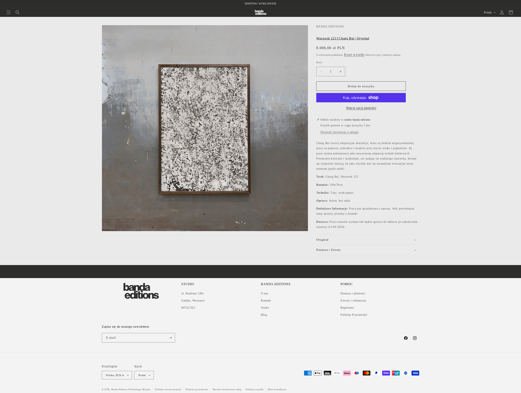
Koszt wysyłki (354, 54)
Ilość (319, 62)
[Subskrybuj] (170, 338)
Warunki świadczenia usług (227, 389)
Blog (264, 315)
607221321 (188, 307)
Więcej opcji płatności (361, 108)
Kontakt (266, 300)
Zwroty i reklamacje (353, 300)
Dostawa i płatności (352, 293)
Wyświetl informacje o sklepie (339, 132)
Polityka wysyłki (255, 389)
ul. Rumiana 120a (192, 293)
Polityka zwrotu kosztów (168, 389)
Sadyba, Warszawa (193, 300)
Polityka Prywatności (353, 315)
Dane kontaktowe (277, 389)
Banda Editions (119, 389)
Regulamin (347, 307)
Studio (265, 307)
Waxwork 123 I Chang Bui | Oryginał (342, 38)
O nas (264, 293)
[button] (8, 12)
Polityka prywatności (197, 389)
